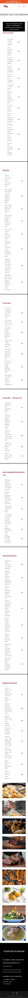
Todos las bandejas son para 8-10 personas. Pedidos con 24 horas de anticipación (13, 26)
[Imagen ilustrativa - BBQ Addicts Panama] (14, 798)
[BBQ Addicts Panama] (14, 849)
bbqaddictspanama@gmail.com (11, 963)
